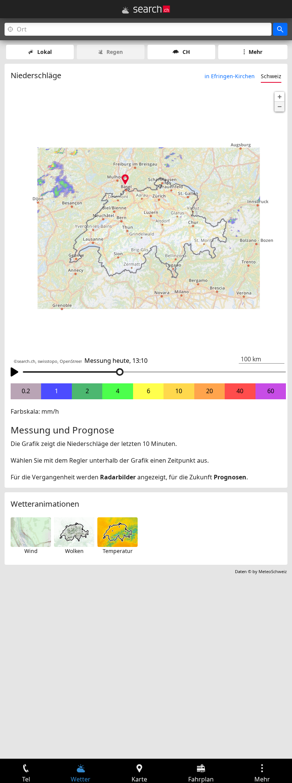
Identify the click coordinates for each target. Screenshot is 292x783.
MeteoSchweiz (273, 571)
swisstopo (47, 361)
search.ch (26, 361)
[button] (279, 97)
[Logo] (151, 9)
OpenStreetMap (75, 361)
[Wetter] (125, 10)
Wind (31, 551)
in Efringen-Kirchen (230, 76)
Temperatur (118, 551)
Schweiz (271, 76)
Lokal (44, 51)
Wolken (74, 551)
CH (186, 51)
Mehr (255, 51)
